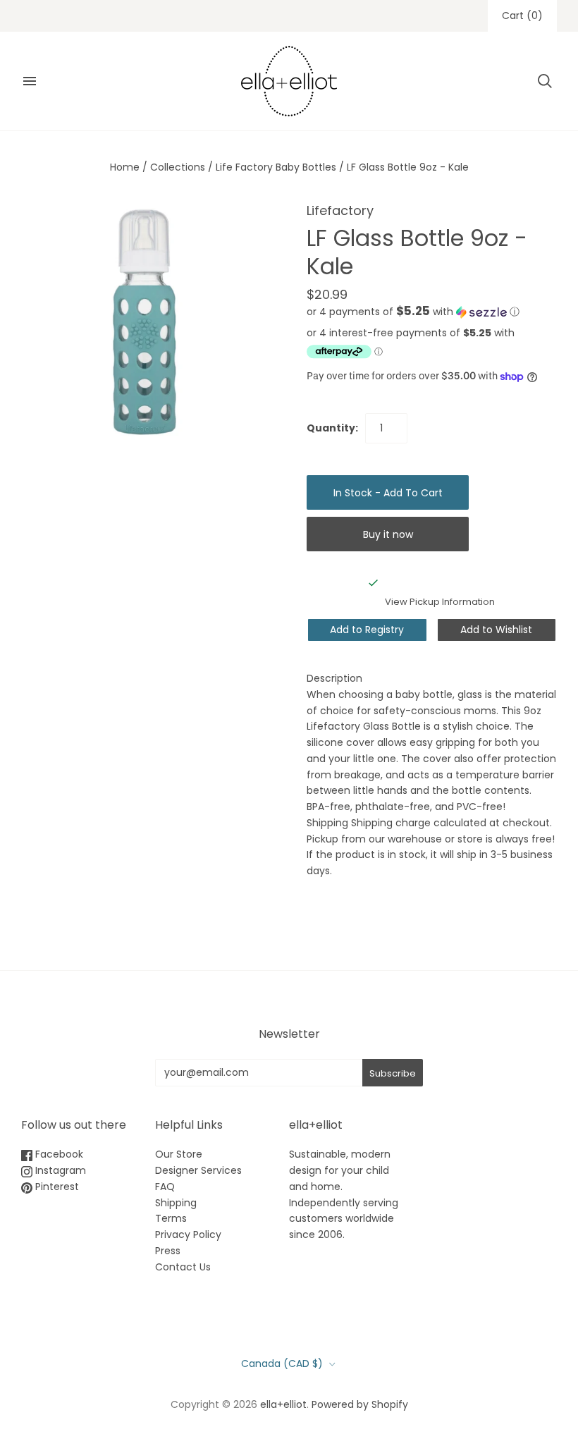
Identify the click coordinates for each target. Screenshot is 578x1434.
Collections (177, 167)
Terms (171, 1218)
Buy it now (388, 534)
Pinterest (55, 1186)
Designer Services (198, 1170)
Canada (282, 1363)
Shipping (176, 1203)
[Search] (545, 81)
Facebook (57, 1154)
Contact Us (183, 1267)
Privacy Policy (188, 1234)
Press (167, 1251)
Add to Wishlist (496, 630)
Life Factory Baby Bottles (276, 167)
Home (125, 167)
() (522, 15)
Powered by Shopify (360, 1404)
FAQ (165, 1186)
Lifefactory (340, 210)
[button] (413, 312)
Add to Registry (367, 630)
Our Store (178, 1154)
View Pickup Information (440, 601)
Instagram (59, 1170)
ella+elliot (283, 1404)
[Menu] (29, 81)
